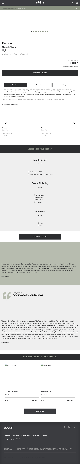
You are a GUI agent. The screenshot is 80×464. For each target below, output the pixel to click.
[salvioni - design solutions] (40, 2)
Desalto (13, 8)
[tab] (16, 85)
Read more (5, 276)
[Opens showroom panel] (72, 3)
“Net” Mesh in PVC (36, 172)
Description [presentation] (15, 85)
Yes (41, 223)
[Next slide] (74, 32)
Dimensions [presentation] (39, 85)
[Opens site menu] (3, 3)
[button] (31, 31)
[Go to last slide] (5, 32)
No (41, 225)
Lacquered (40, 195)
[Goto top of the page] (77, 8)
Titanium (39, 202)
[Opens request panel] (77, 3)
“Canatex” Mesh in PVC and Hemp (41, 174)
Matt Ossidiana (41, 200)
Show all (40, 411)
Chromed (39, 197)
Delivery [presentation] (64, 85)
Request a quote (40, 73)
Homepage (5, 8)
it (19, 439)
